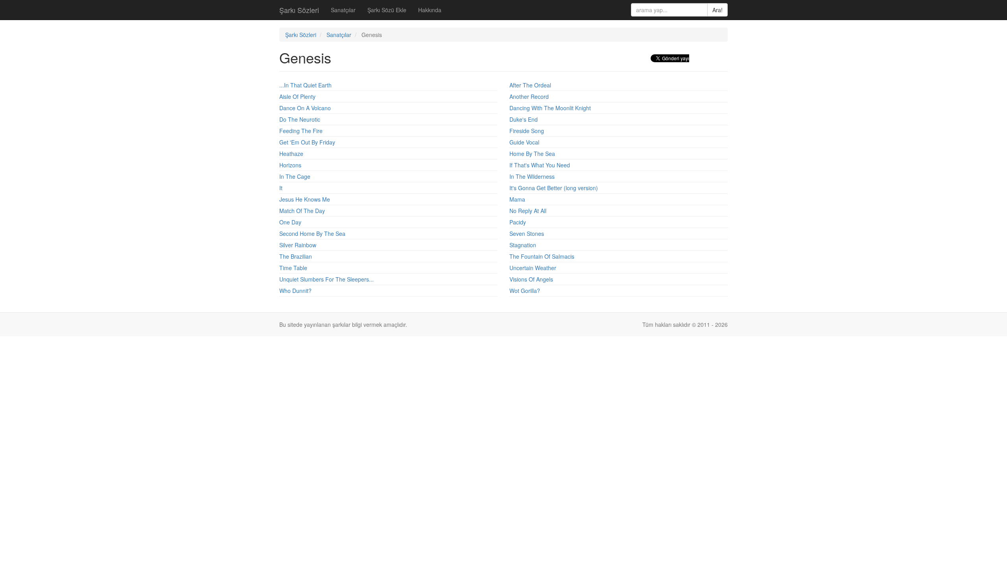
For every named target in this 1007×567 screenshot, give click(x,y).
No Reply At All (527, 211)
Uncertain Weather (532, 268)
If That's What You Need (539, 165)
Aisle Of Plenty (297, 96)
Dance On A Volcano (305, 108)
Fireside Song (526, 131)
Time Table (293, 268)
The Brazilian (295, 256)
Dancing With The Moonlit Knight (550, 108)
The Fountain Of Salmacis (541, 256)
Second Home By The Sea (312, 233)
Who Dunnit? (295, 291)
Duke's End (523, 119)
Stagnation (522, 245)
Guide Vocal (524, 142)
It (280, 188)
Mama (517, 199)
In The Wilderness (532, 176)
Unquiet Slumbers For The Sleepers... (326, 279)
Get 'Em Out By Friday (307, 142)
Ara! (717, 10)
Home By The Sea (532, 154)
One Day (290, 222)
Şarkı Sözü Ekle (386, 10)
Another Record (529, 96)
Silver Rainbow (297, 245)
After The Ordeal (530, 85)
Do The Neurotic (299, 119)
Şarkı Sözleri (299, 10)
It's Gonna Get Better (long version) (553, 188)
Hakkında (429, 10)
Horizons (290, 165)
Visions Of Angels (531, 279)
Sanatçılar (343, 10)
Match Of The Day (302, 211)
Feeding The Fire (301, 131)
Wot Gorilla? (524, 291)
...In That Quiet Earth (305, 85)
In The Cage (294, 176)
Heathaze (291, 154)
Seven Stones (526, 233)
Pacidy (517, 222)
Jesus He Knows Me (304, 199)
